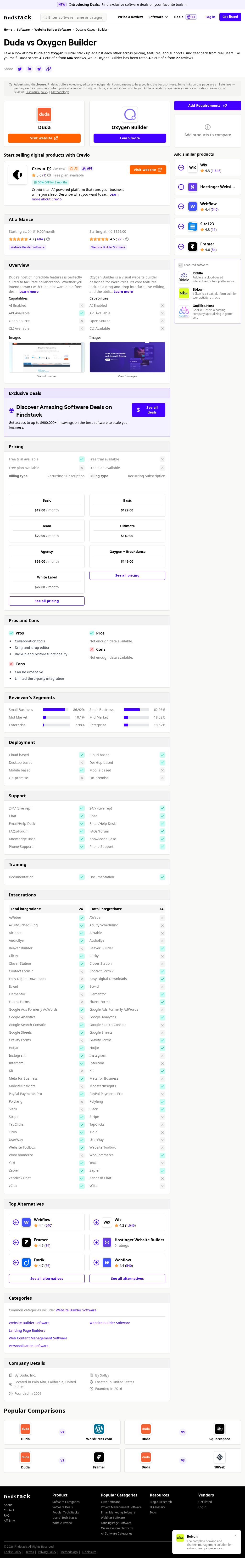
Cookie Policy (12, 1552)
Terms (30, 1552)
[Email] (39, 69)
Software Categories (66, 1502)
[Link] (48, 69)
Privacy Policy (47, 1552)
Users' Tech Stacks (64, 1518)
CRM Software (110, 1502)
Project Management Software (121, 1507)
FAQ (6, 1515)
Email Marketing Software (118, 1512)
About (8, 1505)
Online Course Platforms (117, 1528)
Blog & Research (161, 1502)
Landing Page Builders (27, 1330)
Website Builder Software (28, 247)
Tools (153, 1512)
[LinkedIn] (29, 69)
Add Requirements (204, 105)
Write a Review (130, 17)
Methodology (60, 92)
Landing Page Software (116, 1523)
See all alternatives (46, 1278)
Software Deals (62, 1507)
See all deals (151, 409)
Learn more (29, 291)
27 (120, 239)
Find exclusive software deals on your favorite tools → (145, 4)
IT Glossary (157, 1507)
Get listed (230, 17)
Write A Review (62, 1523)
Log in (211, 17)
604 (40, 239)
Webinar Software (113, 1518)
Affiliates (10, 1521)
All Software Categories (116, 1533)
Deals (184, 17)
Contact (9, 1510)
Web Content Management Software (38, 1338)
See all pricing (47, 601)
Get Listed (205, 1502)
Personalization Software (29, 1345)
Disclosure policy (37, 92)
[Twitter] (20, 69)
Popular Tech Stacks (65, 1512)
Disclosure (89, 1552)
